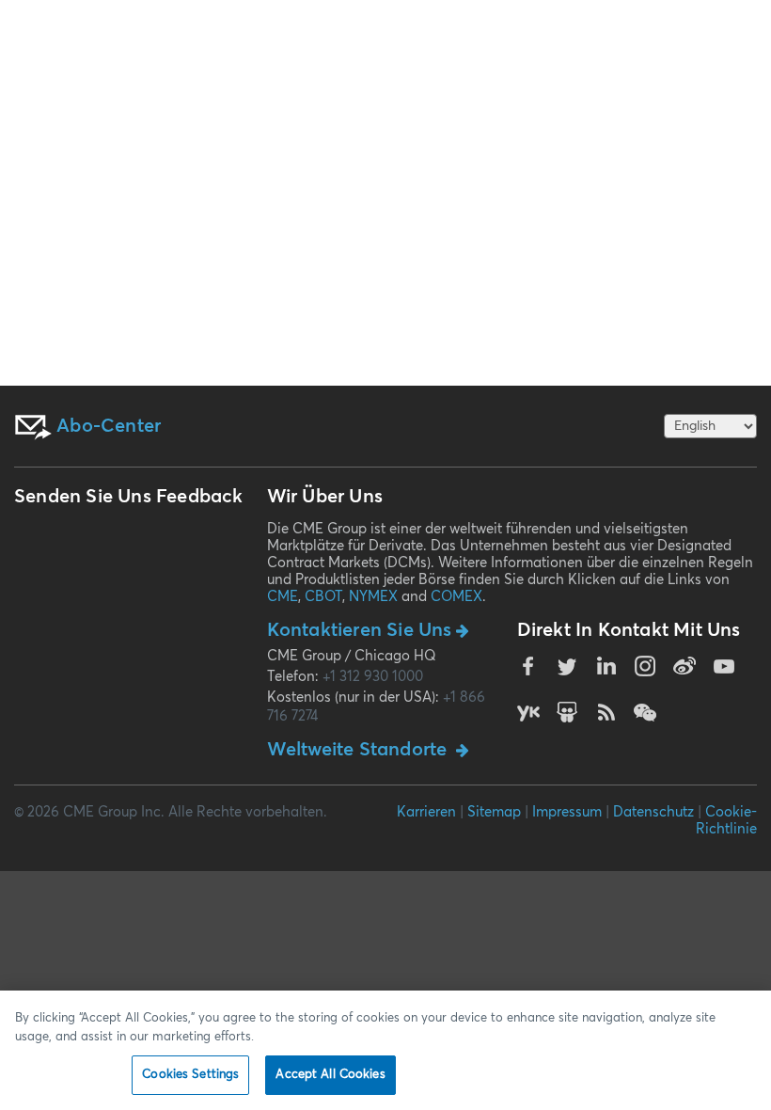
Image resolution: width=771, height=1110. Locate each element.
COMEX (456, 597)
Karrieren (426, 812)
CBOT (323, 597)
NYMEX (373, 597)
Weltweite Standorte (359, 749)
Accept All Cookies (330, 1075)
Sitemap (494, 812)
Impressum (567, 812)
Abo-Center (106, 426)
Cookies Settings (190, 1075)
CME (282, 597)
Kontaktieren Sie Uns (359, 630)
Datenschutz (653, 812)
